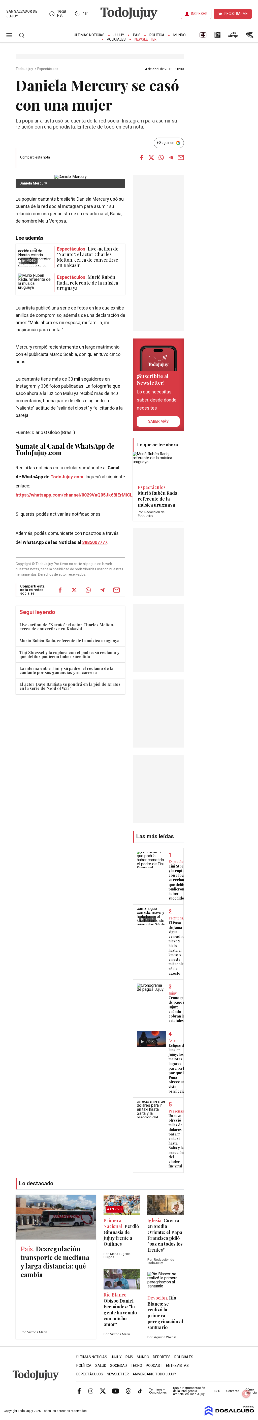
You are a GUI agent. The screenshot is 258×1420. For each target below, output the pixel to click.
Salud (100, 1365)
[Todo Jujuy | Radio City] (217, 37)
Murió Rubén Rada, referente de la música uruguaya (69, 640)
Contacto (232, 1391)
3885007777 (94, 542)
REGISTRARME (236, 13)
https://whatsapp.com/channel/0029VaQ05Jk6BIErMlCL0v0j (78, 495)
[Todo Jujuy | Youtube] (115, 1390)
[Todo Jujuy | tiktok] (140, 1390)
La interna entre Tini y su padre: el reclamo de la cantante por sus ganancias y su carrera (66, 670)
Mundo (179, 35)
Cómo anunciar (251, 1391)
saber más (158, 421)
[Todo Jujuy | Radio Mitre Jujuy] (233, 37)
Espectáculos (48, 69)
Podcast (154, 1365)
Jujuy (118, 35)
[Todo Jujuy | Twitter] (103, 1390)
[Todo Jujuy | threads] (128, 1390)
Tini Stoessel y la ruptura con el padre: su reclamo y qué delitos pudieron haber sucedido (69, 654)
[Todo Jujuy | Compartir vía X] (151, 158)
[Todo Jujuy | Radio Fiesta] (250, 37)
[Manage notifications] (246, 1394)
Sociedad (118, 1365)
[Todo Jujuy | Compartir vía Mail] (181, 158)
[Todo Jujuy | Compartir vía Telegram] (171, 158)
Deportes (162, 1357)
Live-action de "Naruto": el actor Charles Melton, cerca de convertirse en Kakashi (66, 626)
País (137, 35)
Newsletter (145, 39)
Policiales (116, 39)
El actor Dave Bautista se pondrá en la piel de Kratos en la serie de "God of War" (69, 686)
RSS (217, 1391)
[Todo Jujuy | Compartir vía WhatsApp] (161, 158)
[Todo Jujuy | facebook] (79, 1390)
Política (157, 35)
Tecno (136, 1365)
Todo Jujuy (25, 69)
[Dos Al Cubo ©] (229, 1414)
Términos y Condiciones (158, 1391)
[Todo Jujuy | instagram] (91, 1390)
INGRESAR (199, 13)
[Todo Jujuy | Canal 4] (203, 37)
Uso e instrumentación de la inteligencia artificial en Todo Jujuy (189, 1391)
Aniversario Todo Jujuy (154, 1374)
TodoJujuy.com (66, 477)
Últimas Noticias (89, 35)
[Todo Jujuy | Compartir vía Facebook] (142, 158)
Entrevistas (177, 1365)
